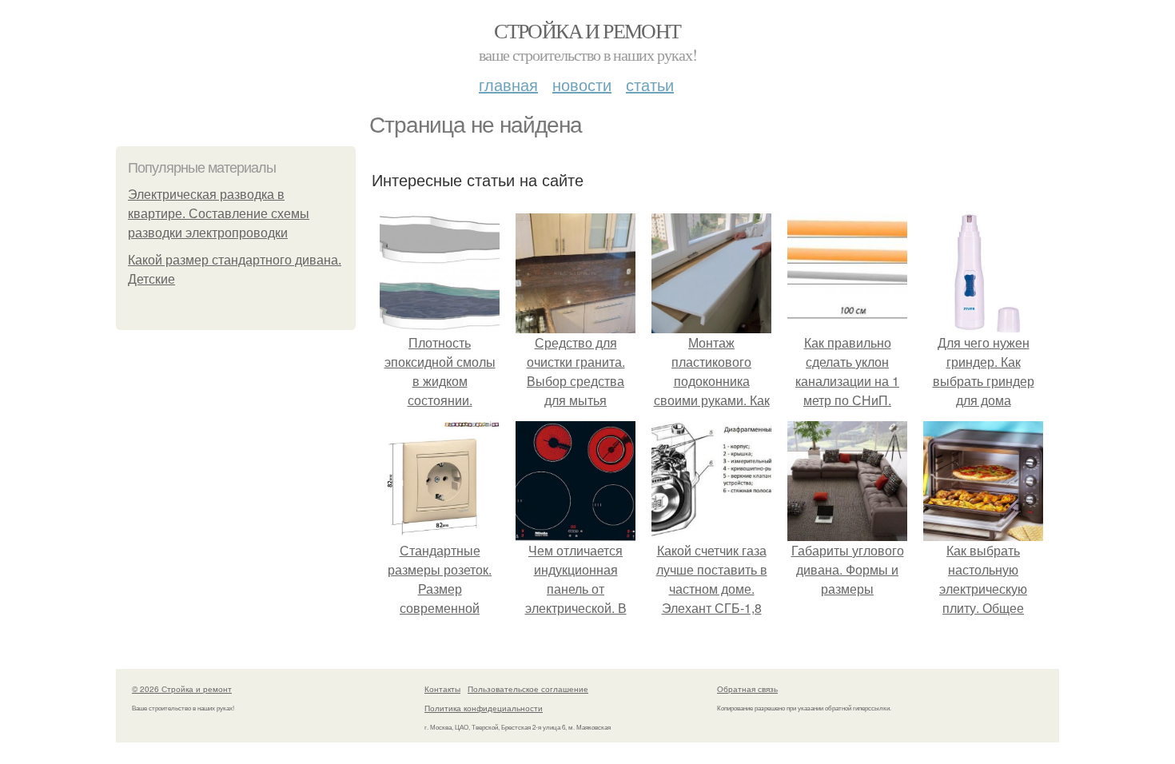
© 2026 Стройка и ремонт (182, 688)
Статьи (650, 84)
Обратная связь (747, 688)
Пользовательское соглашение (528, 688)
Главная (508, 84)
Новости (581, 84)
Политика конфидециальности (483, 708)
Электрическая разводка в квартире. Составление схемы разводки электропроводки (218, 214)
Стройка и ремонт (587, 30)
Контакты (442, 688)
